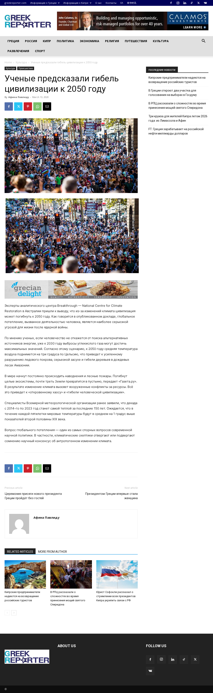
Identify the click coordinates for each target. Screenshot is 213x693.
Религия (112, 41)
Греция (13, 41)
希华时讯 (131, 2)
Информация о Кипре (75, 2)
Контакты (111, 2)
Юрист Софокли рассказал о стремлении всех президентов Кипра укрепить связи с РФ (116, 596)
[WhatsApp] (37, 106)
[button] (203, 41)
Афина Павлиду (18, 97)
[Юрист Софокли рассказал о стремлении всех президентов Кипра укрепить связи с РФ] (117, 574)
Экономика (89, 41)
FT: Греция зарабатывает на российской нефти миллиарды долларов (176, 131)
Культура (161, 41)
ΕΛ (121, 2)
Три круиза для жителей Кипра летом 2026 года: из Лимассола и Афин (178, 118)
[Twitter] (198, 3)
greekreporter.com (15, 2)
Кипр (47, 41)
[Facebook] (171, 3)
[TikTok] (191, 3)
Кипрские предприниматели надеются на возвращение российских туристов (22, 596)
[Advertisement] (177, 210)
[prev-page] (7, 612)
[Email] (47, 106)
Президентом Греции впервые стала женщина (111, 496)
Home (8, 62)
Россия (31, 41)
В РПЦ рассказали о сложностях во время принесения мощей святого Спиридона (177, 105)
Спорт (40, 51)
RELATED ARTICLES (20, 551)
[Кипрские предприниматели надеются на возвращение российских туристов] (25, 574)
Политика (65, 41)
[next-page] (13, 612)
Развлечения (18, 51)
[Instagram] (178, 3)
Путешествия (136, 41)
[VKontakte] (205, 3)
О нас (98, 2)
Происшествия (26, 68)
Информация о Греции (43, 2)
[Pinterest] (28, 106)
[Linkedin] (185, 3)
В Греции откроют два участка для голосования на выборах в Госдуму (173, 93)
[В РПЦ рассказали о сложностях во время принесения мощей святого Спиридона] (71, 574)
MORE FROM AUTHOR (52, 551)
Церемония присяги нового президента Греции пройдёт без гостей (33, 496)
